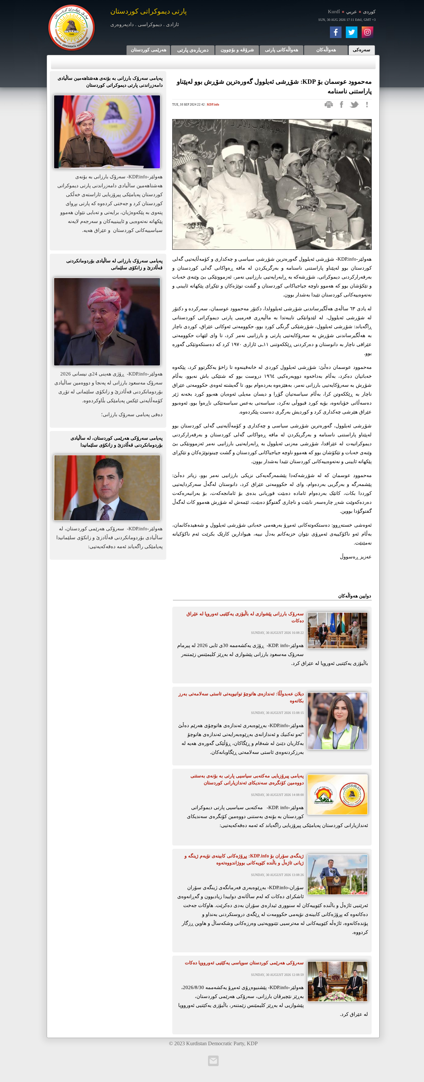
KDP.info (213, 104)
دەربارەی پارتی (193, 50)
